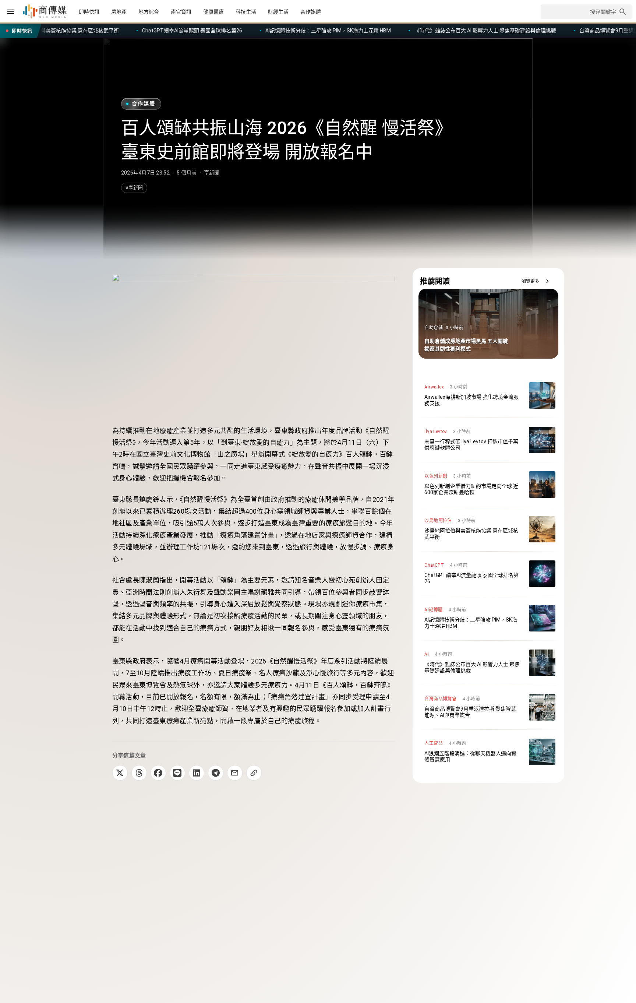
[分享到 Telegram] (215, 773)
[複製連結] (254, 773)
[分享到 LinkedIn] (196, 773)
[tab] (89, 12)
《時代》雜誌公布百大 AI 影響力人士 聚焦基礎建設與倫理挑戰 (377, 31)
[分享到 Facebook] (158, 773)
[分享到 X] (120, 773)
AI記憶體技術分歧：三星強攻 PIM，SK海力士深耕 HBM (220, 31)
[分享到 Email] (235, 773)
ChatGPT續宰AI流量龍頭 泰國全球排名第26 (84, 31)
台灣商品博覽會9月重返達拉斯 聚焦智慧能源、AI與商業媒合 (540, 31)
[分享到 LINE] (177, 773)
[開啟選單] (10, 12)
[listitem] (488, 395)
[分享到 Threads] (139, 773)
